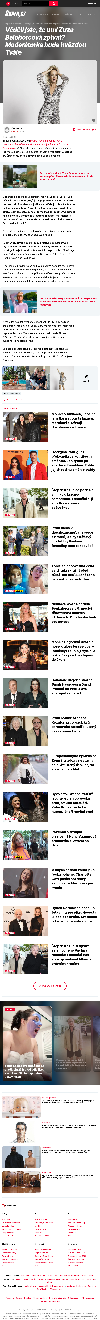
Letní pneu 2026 (74, 1249)
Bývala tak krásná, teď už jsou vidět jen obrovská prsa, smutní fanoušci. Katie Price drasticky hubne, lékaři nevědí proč (72, 803)
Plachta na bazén (29, 1279)
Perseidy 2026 (52, 1275)
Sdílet (88, 130)
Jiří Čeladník (16, 128)
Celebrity (42, 14)
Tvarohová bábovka (10, 1259)
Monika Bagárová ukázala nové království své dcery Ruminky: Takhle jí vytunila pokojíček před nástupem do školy (73, 651)
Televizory (92, 1286)
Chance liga (72, 1219)
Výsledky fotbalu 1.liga (77, 1223)
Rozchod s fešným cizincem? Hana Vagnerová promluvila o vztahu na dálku (74, 838)
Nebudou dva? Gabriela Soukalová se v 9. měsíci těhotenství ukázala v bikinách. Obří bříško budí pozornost (74, 613)
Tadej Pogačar (40, 1229)
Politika (56, 14)
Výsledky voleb (8, 1226)
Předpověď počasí (38, 1275)
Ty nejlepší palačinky (10, 1249)
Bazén (18, 1279)
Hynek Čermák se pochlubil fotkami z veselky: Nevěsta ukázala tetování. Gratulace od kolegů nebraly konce (74, 914)
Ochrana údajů (73, 1298)
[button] (50, 92)
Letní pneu (71, 1286)
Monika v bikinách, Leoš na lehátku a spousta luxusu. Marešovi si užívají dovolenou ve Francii (73, 420)
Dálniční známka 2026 (76, 1253)
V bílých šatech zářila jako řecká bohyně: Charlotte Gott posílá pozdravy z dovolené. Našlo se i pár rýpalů (73, 879)
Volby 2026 (6, 1219)
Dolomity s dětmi (41, 1266)
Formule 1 (72, 1233)
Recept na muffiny (9, 1253)
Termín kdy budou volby (11, 1229)
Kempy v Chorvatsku (43, 1249)
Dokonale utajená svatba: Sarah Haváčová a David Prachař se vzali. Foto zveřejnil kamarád (72, 686)
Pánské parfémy (56, 1289)
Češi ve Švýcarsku (42, 1259)
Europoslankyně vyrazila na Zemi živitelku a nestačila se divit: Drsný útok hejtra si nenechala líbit (74, 762)
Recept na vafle (8, 1263)
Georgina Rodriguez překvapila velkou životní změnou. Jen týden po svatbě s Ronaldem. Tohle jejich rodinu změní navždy (73, 461)
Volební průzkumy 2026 (11, 1223)
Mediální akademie (40, 1298)
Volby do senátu (8, 1233)
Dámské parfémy (58, 1286)
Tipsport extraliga (75, 1226)
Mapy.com (25, 1275)
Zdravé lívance (7, 1256)
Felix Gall (38, 1233)
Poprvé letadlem (41, 1253)
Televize (80, 14)
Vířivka (49, 1282)
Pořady (68, 14)
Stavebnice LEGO (44, 1286)
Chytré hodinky (42, 1289)
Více (90, 14)
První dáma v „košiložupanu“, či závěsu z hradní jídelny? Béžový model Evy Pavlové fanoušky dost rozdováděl (73, 537)
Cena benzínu (65, 1275)
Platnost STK (73, 1266)
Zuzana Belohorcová (11, 394)
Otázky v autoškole (75, 1263)
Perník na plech (8, 1266)
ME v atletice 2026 (75, 1229)
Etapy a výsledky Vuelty (44, 1223)
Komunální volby (8, 1236)
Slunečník (51, 1279)
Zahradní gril (90, 1279)
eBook (78, 130)
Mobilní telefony (30, 1286)
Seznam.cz (91, 4)
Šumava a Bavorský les (44, 1256)
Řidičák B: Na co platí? (76, 1259)
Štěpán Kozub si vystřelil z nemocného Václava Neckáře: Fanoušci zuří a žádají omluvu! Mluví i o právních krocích (72, 955)
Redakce (27, 1298)
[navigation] (3, 4)
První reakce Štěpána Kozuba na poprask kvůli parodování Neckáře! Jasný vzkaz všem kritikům (74, 724)
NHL (69, 1236)
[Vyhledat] (53, 3)
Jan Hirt (38, 1226)
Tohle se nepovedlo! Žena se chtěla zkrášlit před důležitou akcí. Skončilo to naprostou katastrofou (73, 572)
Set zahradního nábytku (75, 1279)
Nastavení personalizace (50, 1301)
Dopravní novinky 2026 (77, 1256)
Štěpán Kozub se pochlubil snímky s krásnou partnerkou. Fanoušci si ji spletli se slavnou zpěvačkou (73, 499)
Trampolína (41, 1279)
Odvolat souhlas (87, 1298)
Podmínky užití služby (57, 1298)
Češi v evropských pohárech (82, 1275)
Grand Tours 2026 (42, 1236)
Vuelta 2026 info (41, 1219)
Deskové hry (81, 1286)
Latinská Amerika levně (44, 1263)
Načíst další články (50, 986)
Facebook (10, 1298)
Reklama (19, 1298)
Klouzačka (60, 1279)
